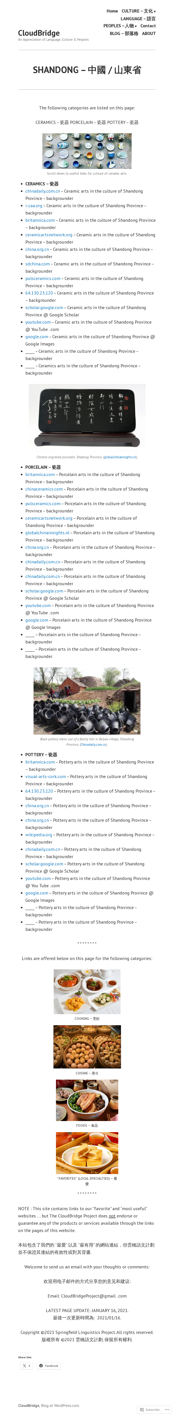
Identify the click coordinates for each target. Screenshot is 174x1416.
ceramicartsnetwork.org (48, 235)
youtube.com (38, 322)
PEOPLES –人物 (119, 26)
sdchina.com (37, 264)
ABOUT (149, 33)
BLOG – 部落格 (124, 33)
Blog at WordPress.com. (60, 1405)
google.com (36, 337)
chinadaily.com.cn (42, 191)
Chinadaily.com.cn (93, 744)
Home (112, 11)
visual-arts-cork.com (45, 776)
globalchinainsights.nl (120, 457)
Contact (148, 26)
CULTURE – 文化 (137, 11)
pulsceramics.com (42, 278)
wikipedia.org (38, 835)
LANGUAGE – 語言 (138, 18)
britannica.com (40, 220)
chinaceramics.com (44, 489)
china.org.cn (37, 249)
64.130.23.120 (39, 293)
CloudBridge (39, 33)
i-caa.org (33, 206)
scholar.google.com (44, 307)
